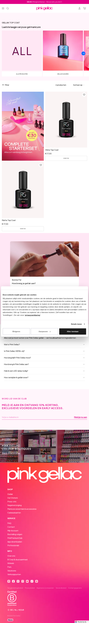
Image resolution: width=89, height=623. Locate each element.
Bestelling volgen (14, 534)
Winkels (10, 563)
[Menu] (3, 8)
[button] (78, 85)
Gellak (10, 494)
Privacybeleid (30, 588)
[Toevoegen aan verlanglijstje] (84, 95)
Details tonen (76, 324)
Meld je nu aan (80, 417)
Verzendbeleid (61, 588)
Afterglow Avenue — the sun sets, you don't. (44, 2)
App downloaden (14, 541)
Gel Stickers (12, 498)
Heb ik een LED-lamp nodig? (16, 371)
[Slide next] (83, 53)
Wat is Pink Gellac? (12, 344)
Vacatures (11, 570)
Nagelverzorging (14, 505)
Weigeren (16, 331)
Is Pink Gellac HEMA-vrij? (14, 351)
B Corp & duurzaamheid (17, 559)
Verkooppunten (14, 574)
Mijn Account (12, 530)
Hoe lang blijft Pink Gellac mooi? (17, 357)
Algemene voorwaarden (45, 588)
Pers (9, 567)
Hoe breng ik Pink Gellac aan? (16, 364)
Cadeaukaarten (14, 512)
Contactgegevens (75, 588)
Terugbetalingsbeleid (15, 588)
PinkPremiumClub (14, 538)
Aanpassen (43, 331)
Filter (7, 85)
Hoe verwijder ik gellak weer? (16, 377)
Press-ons (11, 501)
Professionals (13, 545)
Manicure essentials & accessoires (22, 509)
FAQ (9, 523)
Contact (11, 527)
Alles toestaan (72, 331)
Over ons (11, 556)
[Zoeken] (7, 8)
